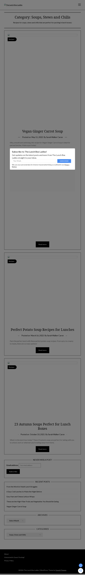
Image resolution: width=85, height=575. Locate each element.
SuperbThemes (61, 570)
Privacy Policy (9, 561)
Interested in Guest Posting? (14, 557)
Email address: (13, 465)
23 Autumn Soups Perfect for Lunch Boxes (42, 426)
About (6, 554)
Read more (42, 244)
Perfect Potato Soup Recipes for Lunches (42, 329)
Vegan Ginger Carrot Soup (42, 131)
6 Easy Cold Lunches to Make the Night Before (24, 492)
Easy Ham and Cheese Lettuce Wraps (21, 496)
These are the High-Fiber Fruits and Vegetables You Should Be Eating (33, 501)
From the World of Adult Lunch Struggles (22, 487)
